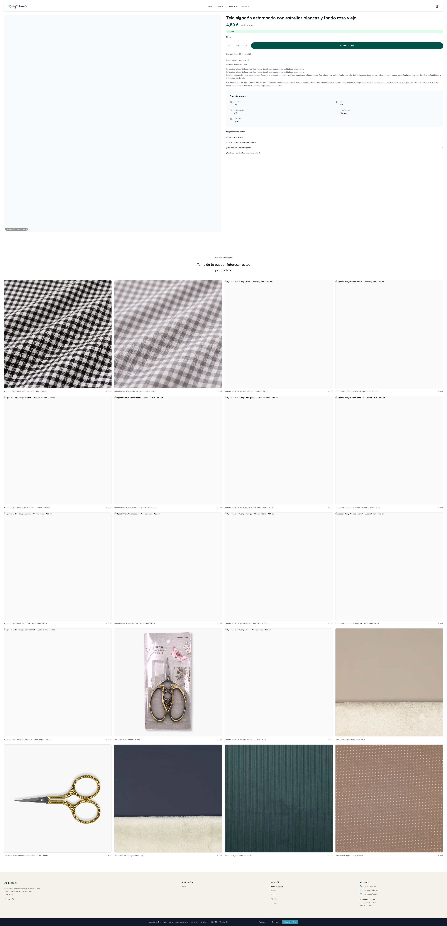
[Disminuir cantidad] (229, 45)
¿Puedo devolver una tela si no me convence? (334, 153)
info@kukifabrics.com (371, 890)
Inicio (210, 6)
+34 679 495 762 (370, 886)
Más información (221, 922)
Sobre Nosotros (277, 886)
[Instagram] (9, 899)
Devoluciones (276, 895)
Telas (218, 6)
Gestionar (275, 922)
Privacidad (274, 899)
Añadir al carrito (347, 45)
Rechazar (262, 922)
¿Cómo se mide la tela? (334, 137)
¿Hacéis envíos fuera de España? (334, 148)
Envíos (273, 891)
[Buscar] (432, 6)
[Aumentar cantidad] (246, 45)
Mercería (245, 6)
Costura (231, 6)
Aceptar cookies (290, 922)
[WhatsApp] (13, 899)
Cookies (274, 903)
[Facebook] (5, 899)
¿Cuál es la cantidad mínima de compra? (334, 142)
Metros (229, 37)
